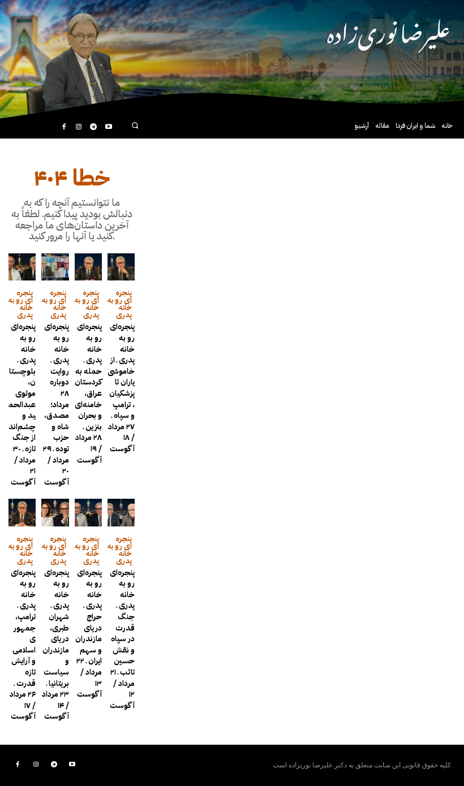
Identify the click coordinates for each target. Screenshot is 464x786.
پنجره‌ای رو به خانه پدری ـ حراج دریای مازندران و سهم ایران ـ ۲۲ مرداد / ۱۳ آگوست (88, 634)
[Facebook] (63, 127)
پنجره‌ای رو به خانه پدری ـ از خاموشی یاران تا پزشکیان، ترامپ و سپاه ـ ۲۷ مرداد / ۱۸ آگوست (121, 388)
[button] (135, 125)
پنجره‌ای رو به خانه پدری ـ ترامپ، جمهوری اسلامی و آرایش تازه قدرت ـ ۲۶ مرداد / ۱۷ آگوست (23, 645)
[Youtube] (108, 127)
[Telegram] (93, 127)
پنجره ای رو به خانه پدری (20, 303)
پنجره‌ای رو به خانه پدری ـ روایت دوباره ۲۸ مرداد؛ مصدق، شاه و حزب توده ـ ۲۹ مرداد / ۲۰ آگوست (56, 404)
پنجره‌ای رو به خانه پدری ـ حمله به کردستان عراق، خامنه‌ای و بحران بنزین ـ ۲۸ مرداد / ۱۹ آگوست (88, 393)
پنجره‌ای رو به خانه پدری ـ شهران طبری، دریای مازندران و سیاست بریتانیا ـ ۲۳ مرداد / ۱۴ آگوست (55, 645)
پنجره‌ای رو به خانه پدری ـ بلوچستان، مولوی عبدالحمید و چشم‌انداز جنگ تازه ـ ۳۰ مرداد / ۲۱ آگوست (22, 404)
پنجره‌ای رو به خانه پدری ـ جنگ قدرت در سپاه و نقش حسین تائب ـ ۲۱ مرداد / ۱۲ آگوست (122, 639)
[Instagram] (78, 127)
